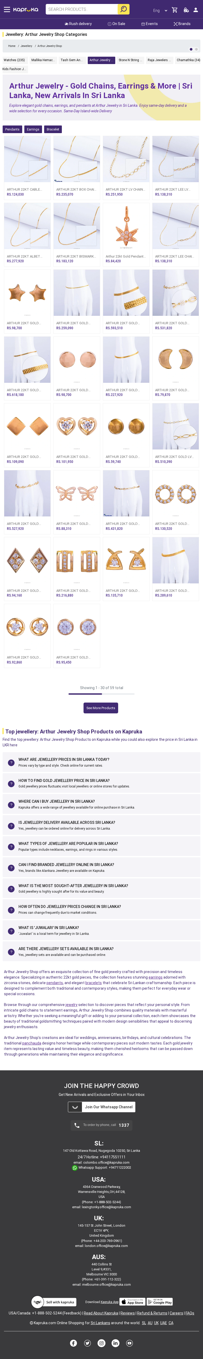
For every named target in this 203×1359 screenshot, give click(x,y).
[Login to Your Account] (195, 12)
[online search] (124, 9)
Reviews (128, 1313)
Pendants (12, 129)
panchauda (31, 1043)
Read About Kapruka (101, 1313)
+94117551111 (113, 1157)
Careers (176, 1313)
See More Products (100, 708)
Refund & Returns (152, 1313)
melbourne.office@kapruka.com (106, 1285)
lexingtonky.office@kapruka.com (106, 1207)
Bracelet (53, 129)
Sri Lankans (100, 1323)
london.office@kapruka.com (106, 1246)
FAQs (190, 1313)
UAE (163, 1323)
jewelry (71, 1005)
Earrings (33, 129)
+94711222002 (120, 1167)
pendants (55, 983)
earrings (156, 977)
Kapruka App (109, 1302)
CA (171, 1323)
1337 (124, 1125)
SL (144, 1323)
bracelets (93, 983)
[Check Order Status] (186, 11)
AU (150, 1323)
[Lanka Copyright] (31, 1323)
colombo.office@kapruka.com (106, 1162)
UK (156, 1323)
